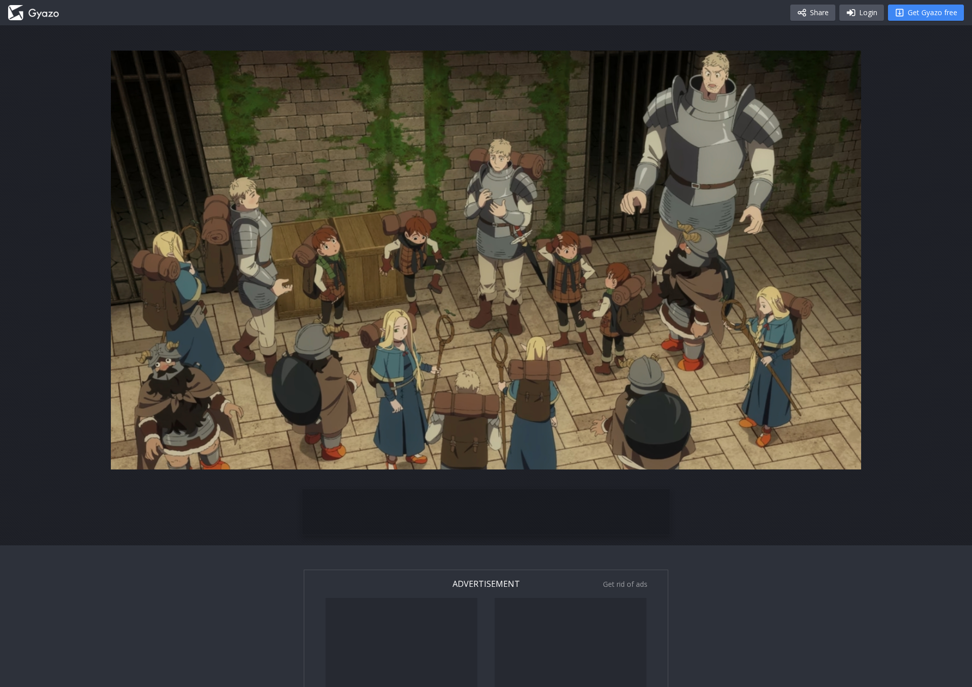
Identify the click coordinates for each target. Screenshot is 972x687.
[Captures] (33, 12)
